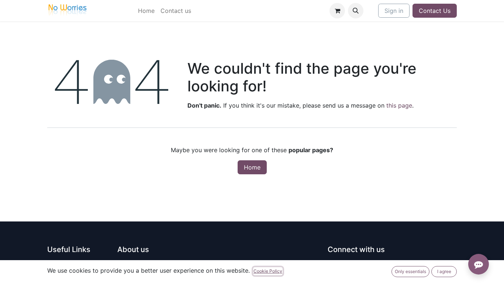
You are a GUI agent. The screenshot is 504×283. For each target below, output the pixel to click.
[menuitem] (146, 10)
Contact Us (435, 10)
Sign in (393, 10)
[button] (355, 10)
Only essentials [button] (410, 271)
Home (252, 167)
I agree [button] (444, 271)
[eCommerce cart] (337, 10)
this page (399, 105)
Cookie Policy (267, 271)
